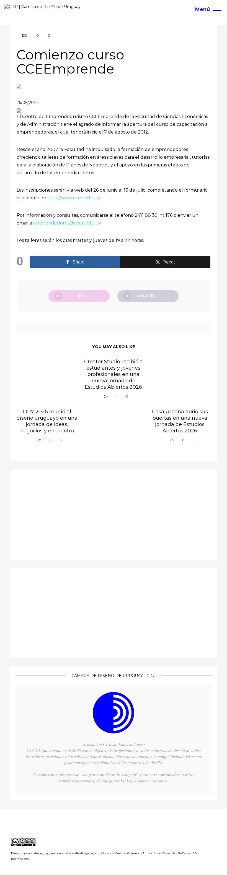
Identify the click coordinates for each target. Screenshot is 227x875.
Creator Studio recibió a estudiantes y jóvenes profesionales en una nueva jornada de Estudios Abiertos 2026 (113, 374)
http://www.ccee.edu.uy (73, 197)
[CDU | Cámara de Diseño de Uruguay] (42, 6)
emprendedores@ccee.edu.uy (67, 223)
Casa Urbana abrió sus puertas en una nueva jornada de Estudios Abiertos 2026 (180, 421)
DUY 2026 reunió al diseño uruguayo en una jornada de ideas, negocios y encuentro (47, 421)
